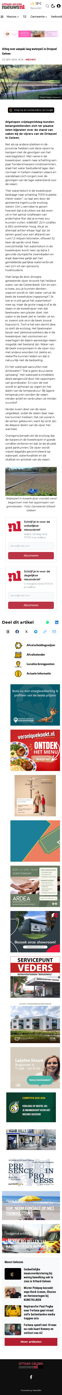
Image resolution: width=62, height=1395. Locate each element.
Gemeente (37, 16)
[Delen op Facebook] (17, 631)
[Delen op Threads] (8, 631)
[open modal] (59, 6)
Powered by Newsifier (31, 1390)
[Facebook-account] (31, 1377)
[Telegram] (35, 631)
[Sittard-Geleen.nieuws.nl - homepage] (13, 6)
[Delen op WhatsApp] (47, 622)
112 (24, 16)
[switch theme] (53, 6)
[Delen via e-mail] (54, 631)
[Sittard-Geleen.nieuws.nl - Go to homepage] (31, 1366)
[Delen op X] (26, 631)
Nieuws (12, 16)
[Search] (47, 6)
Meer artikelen (31, 1341)
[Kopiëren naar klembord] (45, 631)
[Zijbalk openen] (2, 17)
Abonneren (31, 555)
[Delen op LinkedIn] (56, 622)
